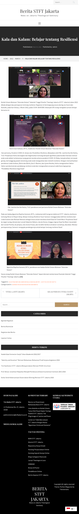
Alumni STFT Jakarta (35, 442)
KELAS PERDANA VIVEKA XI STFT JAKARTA (60, 293)
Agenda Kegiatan (18, 284)
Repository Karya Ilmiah (36, 446)
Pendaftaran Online (35, 471)
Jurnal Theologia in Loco (37, 460)
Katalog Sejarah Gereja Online (38, 453)
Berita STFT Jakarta (39, 11)
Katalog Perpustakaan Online (38, 449)
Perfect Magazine (66, 487)
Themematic (64, 489)
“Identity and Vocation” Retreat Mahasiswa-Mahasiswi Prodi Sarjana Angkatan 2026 (30, 360)
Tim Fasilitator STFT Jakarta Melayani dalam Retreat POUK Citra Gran (26, 366)
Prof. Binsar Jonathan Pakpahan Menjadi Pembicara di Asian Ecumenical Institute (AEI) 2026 (33, 372)
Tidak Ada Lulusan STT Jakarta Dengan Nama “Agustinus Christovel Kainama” (39, 422)
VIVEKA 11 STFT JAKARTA (15, 292)
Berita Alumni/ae (7, 326)
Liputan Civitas (6, 338)
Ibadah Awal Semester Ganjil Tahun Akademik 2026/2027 (21, 354)
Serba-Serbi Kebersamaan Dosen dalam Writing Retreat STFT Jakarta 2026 (27, 378)
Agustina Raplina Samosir (17, 282)
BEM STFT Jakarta (34, 439)
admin (55, 47)
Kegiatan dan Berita (31, 284)
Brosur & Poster (33, 468)
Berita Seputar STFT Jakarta (38, 475)
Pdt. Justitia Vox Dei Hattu (47, 282)
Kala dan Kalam (32, 282)
